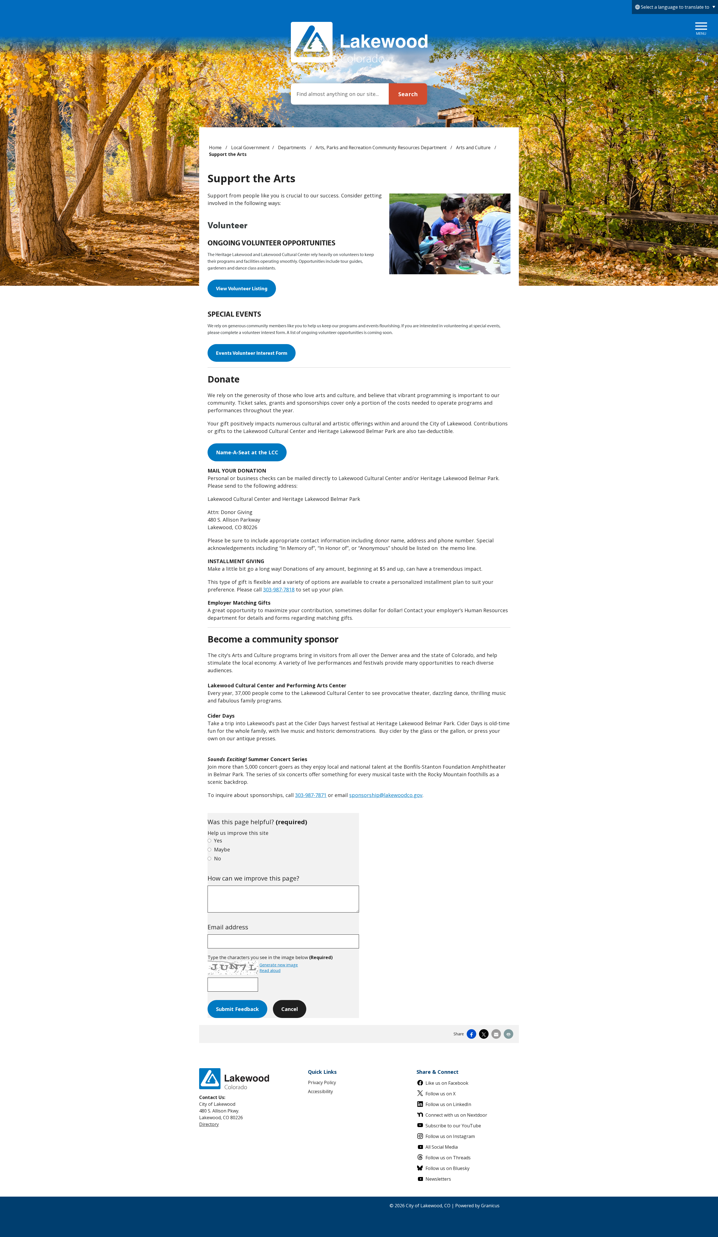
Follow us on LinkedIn (448, 1104)
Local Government (250, 147)
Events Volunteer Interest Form (251, 353)
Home (215, 147)
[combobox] (675, 7)
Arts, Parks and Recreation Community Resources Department (382, 147)
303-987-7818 (278, 589)
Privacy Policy (322, 1082)
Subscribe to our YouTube (453, 1126)
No (217, 858)
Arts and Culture (474, 147)
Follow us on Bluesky (447, 1168)
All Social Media (441, 1147)
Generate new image (278, 965)
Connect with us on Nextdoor (456, 1115)
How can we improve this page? (253, 878)
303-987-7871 (310, 795)
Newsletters (438, 1179)
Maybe (222, 849)
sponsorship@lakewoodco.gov (385, 795)
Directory (209, 1124)
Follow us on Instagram (450, 1136)
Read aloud (269, 970)
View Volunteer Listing (242, 288)
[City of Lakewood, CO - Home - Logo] (359, 42)
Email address (228, 927)
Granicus (490, 1206)
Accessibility (320, 1091)
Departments (292, 147)
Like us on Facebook (446, 1083)
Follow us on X (440, 1094)
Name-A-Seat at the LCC (247, 452)
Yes (218, 840)
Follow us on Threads (448, 1158)
